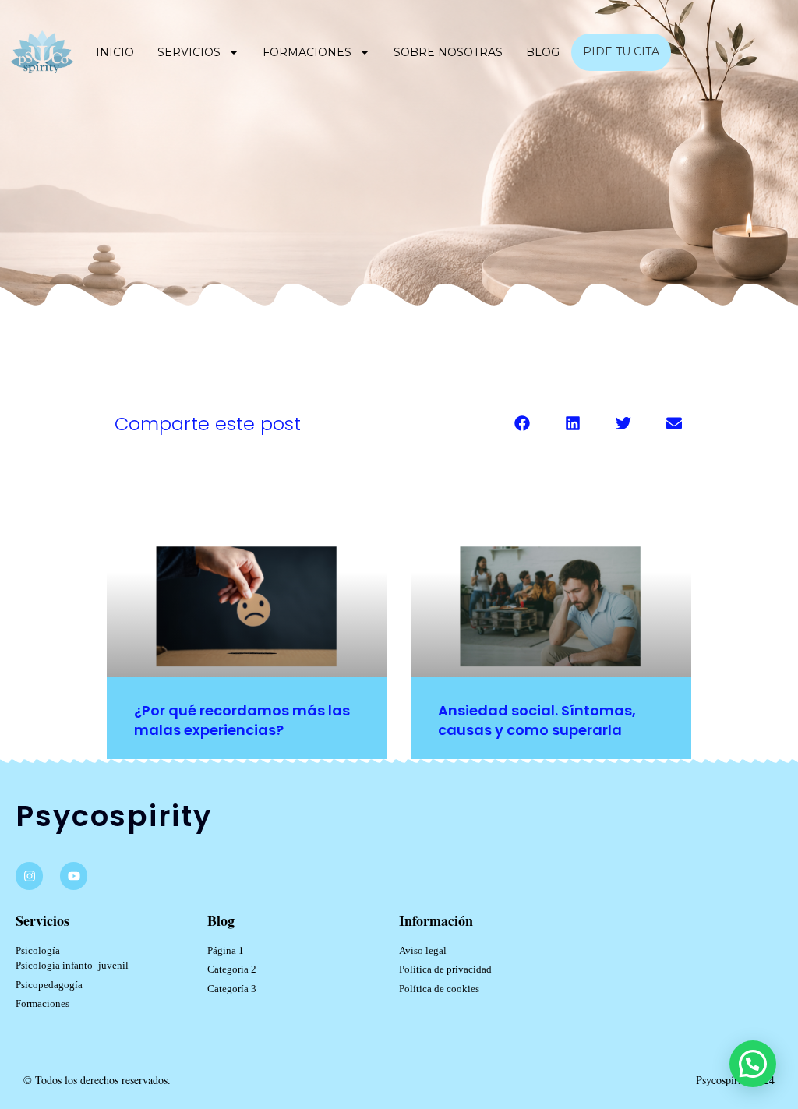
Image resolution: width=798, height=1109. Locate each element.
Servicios (189, 52)
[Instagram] (29, 875)
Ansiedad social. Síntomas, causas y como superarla (537, 720)
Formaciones (307, 52)
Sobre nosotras (448, 52)
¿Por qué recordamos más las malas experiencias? (242, 720)
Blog (543, 52)
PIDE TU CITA (621, 51)
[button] (521, 422)
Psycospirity (114, 816)
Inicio (115, 52)
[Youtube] (73, 875)
